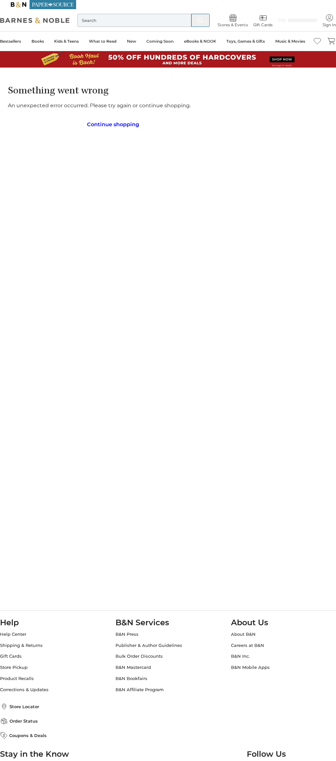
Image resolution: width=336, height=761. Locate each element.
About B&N (240, 632)
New (131, 41)
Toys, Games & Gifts (239, 41)
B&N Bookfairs (134, 676)
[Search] (192, 20)
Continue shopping (113, 122)
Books (43, 41)
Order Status (31, 719)
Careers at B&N (245, 643)
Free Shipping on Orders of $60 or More (168, 4)
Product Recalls (25, 676)
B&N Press (129, 632)
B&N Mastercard (136, 665)
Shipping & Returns (29, 643)
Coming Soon (158, 41)
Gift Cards (19, 654)
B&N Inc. (237, 654)
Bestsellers (18, 41)
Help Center (21, 632)
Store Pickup (21, 665)
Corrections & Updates (32, 687)
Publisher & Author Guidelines (151, 643)
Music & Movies (282, 41)
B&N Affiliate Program (142, 687)
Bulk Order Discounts (141, 654)
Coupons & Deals (35, 733)
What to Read (104, 41)
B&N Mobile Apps (247, 665)
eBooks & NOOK (196, 41)
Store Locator (32, 704)
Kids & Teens (70, 41)
